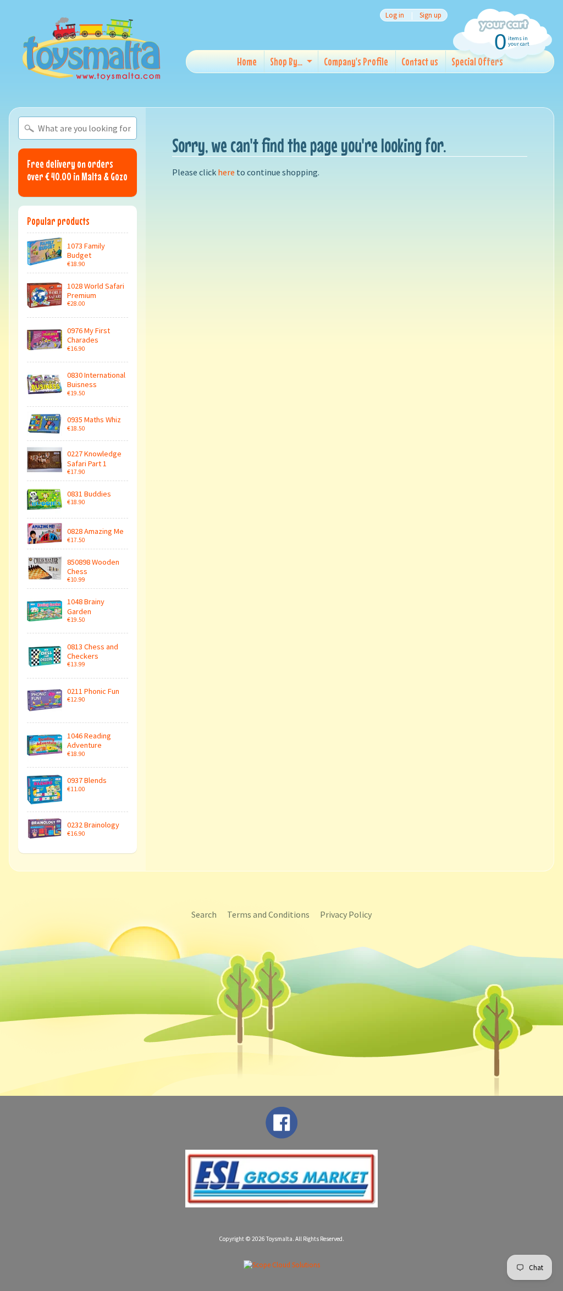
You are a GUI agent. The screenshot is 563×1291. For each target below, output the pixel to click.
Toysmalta (279, 1239)
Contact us (419, 61)
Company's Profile (356, 61)
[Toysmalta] (91, 48)
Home (247, 61)
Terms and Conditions (268, 914)
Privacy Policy (346, 914)
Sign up (430, 15)
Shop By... (286, 61)
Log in (394, 15)
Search (204, 914)
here (226, 172)
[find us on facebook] (281, 1133)
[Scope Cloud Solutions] (282, 1265)
